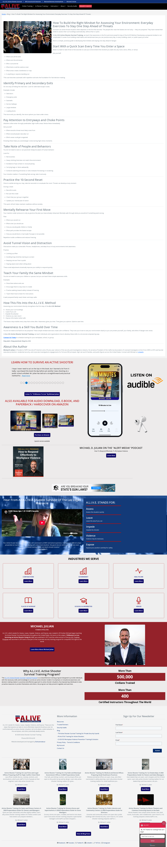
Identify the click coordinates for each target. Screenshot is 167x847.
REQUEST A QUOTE (85, 6)
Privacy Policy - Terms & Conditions (68, 742)
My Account (61, 745)
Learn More (28, 581)
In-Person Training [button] (41, 6)
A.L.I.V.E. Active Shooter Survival (12, 1)
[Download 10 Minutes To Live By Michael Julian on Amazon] (42, 421)
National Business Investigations (53, 1)
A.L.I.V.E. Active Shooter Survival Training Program (21, 678)
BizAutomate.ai (40, 742)
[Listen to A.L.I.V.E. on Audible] (125, 401)
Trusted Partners (62, 725)
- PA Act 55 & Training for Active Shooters (70, 736)
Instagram (106, 843)
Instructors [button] (54, 6)
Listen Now (111, 455)
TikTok (97, 843)
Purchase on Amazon (42, 435)
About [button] (63, 6)
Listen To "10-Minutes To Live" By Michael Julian (42, 394)
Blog (58, 730)
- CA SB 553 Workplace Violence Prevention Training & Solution (77, 739)
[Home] (10, 6)
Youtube (71, 843)
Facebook (62, 843)
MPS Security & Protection (33, 1)
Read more (26, 376)
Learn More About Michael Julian (42, 649)
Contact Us (60, 748)
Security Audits (72, 6)
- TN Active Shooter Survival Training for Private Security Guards (78, 733)
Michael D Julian (71, 1)
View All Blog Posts (83, 834)
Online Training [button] (27, 6)
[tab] (21, 383)
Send (152, 841)
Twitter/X (80, 843)
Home (4, 14)
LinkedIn (141, 352)
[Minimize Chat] (164, 823)
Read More (21, 789)
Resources (60, 722)
